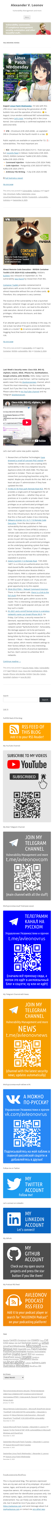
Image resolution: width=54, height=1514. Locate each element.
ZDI (39, 1366)
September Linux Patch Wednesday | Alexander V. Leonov (26, 1453)
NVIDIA (25, 197)
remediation (40, 1354)
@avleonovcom (18, 394)
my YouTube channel (30, 391)
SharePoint (8, 1356)
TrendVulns (25, 1359)
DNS (16, 1343)
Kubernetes (25, 194)
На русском (8, 184)
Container (7, 351)
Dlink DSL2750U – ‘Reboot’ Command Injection (28, 589)
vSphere (14, 677)
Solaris (42, 674)
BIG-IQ (14, 671)
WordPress (34, 1366)
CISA (29, 1340)
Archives (7, 1374)
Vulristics (36, 191)
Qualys (16, 1354)
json (39, 1343)
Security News (27, 668)
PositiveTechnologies (14, 1351)
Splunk (18, 1357)
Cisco (20, 671)
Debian (11, 1343)
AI (42, 348)
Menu (27, 17)
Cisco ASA (27, 671)
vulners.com (39, 1362)
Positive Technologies (36, 1351)
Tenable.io (35, 1357)
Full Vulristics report (14, 178)
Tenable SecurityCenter (11, 1359)
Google (6, 674)
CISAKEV (35, 1340)
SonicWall (7, 677)
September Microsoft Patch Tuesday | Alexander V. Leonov (26, 1441)
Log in (5, 709)
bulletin (6, 275)
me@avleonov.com (11, 1509)
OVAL (29, 1349)
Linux (33, 194)
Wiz (30, 351)
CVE (46, 1340)
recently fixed (12, 153)
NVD (15, 1348)
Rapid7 (24, 1354)
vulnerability (43, 197)
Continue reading (12, 661)
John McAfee (20, 674)
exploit (35, 1342)
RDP (33, 1354)
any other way (39, 1509)
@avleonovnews (29, 382)
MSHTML (45, 1346)
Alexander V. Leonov (27, 5)
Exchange (26, 1342)
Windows (22, 1365)
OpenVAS (22, 1349)
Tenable (26, 1356)
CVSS (5, 1342)
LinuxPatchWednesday (12, 197)
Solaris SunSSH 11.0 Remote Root (22, 561)
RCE (30, 1354)
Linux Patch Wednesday (21, 106)
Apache (6, 1340)
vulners (28, 1363)
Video (36, 668)
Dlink (45, 671)
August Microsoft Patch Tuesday (18, 1445)
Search (5, 696)
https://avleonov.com (12, 1506)
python (7, 1354)
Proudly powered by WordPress (14, 1475)
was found (19, 279)
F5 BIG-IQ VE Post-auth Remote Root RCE (25, 488)
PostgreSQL (32, 197)
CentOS (13, 1340)
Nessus (7, 1349)
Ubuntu (34, 1359)
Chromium (11, 194)
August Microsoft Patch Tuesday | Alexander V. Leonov (24, 1427)
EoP (19, 1343)
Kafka (18, 194)
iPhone (12, 674)
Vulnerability (27, 191)
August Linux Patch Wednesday (18, 1456)
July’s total (18, 118)
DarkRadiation (36, 671)
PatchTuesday (39, 1348)
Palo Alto (36, 674)
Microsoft (33, 1345)
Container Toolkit (11, 285)
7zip (4, 194)
